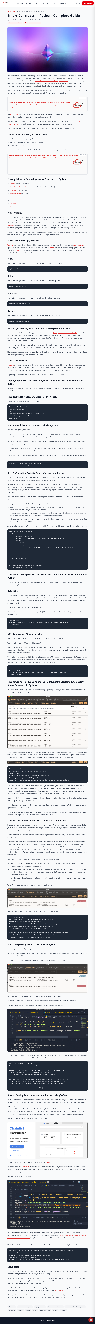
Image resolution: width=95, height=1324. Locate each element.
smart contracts (78, 245)
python (25, 23)
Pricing (28, 3)
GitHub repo (14, 114)
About (49, 3)
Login (78, 3)
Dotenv (12, 207)
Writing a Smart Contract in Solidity (65, 333)
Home (9, 11)
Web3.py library (15, 194)
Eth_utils (13, 200)
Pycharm (28, 187)
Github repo (58, 1290)
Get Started (88, 3)
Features (20, 3)
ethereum (12, 1310)
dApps (18, 250)
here (48, 1162)
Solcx (11, 197)
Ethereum (50, 248)
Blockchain (12, 1307)
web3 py (63, 1310)
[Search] (74, 3)
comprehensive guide (25, 1307)
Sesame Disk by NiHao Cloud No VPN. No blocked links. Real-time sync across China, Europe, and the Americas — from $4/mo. (39, 105)
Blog (56, 3)
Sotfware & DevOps (35, 23)
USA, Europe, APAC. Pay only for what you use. (48, 158)
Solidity (13, 190)
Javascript (10, 225)
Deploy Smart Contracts (55, 1307)
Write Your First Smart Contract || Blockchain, (51, 81)
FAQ (35, 3)
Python (12, 184)
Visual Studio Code (16, 187)
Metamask (26, 1167)
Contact (42, 3)
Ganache (13, 204)
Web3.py (10, 245)
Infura (28, 1310)
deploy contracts (40, 1307)
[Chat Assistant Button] (91, 1320)
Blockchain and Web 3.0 (15, 23)
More (62, 3)
